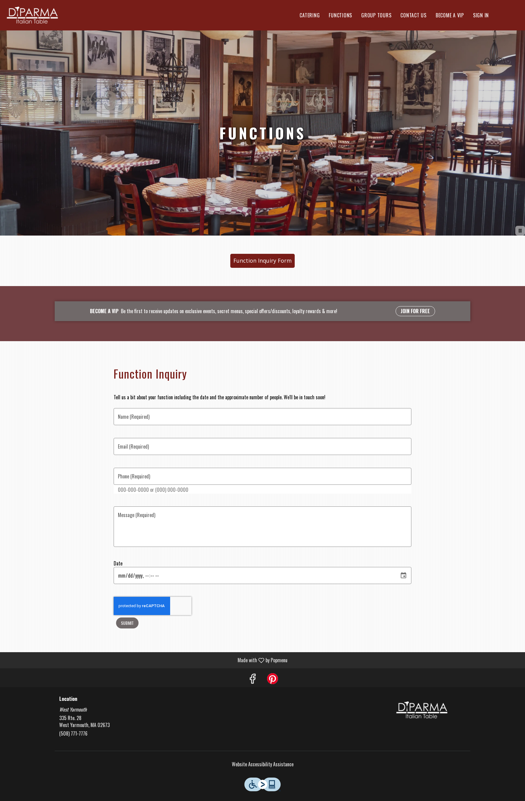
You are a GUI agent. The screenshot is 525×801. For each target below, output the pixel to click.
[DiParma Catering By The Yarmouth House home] (32, 15)
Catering (310, 15)
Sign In (481, 15)
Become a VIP (450, 15)
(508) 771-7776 (73, 733)
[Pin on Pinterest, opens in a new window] (272, 679)
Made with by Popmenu (146, 660)
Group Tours (376, 15)
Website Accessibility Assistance (262, 764)
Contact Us (413, 15)
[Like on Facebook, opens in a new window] (252, 679)
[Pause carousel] (520, 231)
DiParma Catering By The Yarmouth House (422, 710)
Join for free (415, 311)
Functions (340, 15)
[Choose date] (403, 575)
